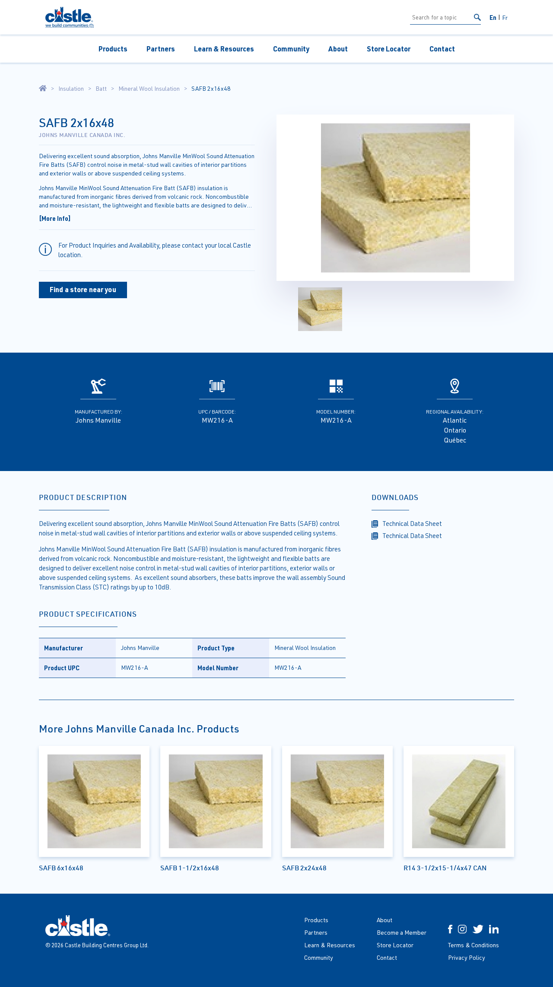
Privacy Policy (466, 957)
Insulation (71, 89)
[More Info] (55, 218)
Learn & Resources (224, 48)
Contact (442, 48)
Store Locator (388, 48)
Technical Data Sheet (412, 523)
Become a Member (401, 932)
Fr (505, 17)
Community (291, 48)
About (338, 48)
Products (113, 48)
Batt (101, 89)
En (492, 17)
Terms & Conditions (473, 945)
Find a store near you (83, 289)
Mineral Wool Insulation (149, 89)
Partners (160, 48)
